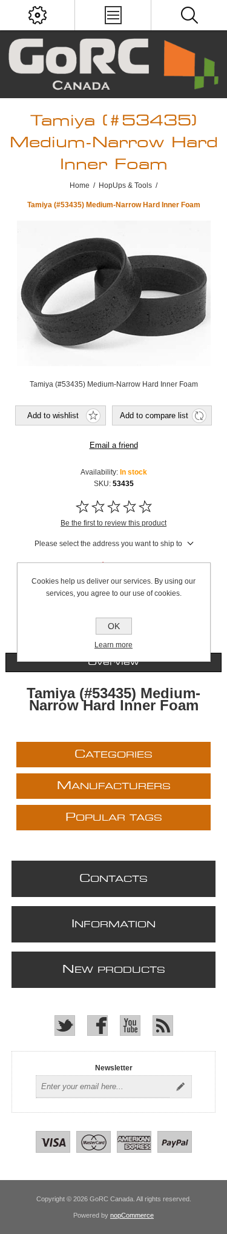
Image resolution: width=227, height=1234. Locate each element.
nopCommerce (132, 1215)
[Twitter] (64, 1025)
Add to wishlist (53, 415)
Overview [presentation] (113, 662)
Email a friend (114, 445)
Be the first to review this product (113, 523)
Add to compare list (154, 415)
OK (114, 626)
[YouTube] (130, 1025)
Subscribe (180, 1087)
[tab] (113, 662)
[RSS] (163, 1025)
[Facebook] (97, 1025)
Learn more (113, 645)
